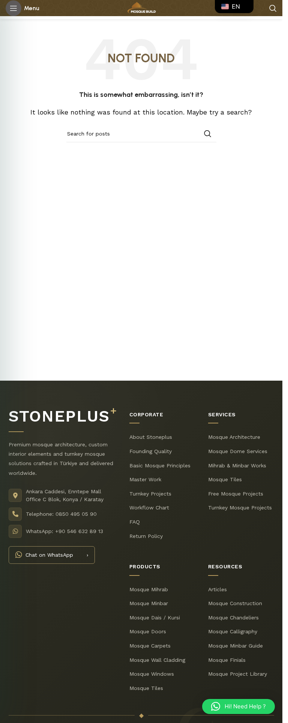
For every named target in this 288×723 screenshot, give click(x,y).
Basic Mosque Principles (159, 465)
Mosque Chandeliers (233, 618)
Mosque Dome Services (237, 451)
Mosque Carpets (150, 646)
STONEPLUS (63, 416)
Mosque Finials (227, 660)
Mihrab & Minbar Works (237, 465)
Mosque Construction (235, 603)
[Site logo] (141, 7)
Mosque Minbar (148, 603)
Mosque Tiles (225, 479)
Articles (217, 589)
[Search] (273, 8)
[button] (238, 706)
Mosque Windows (151, 674)
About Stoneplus (150, 437)
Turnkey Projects (150, 494)
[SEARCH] (207, 133)
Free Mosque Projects (235, 494)
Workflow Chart (149, 508)
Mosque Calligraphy (232, 631)
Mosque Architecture (234, 437)
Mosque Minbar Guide (235, 646)
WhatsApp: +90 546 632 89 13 (64, 531)
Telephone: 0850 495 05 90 (61, 514)
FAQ (134, 522)
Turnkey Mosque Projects (240, 508)
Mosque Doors (147, 631)
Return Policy (146, 536)
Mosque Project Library (237, 674)
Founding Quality (150, 451)
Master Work (145, 479)
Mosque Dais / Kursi (154, 618)
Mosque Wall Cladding (157, 660)
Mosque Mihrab (148, 589)
